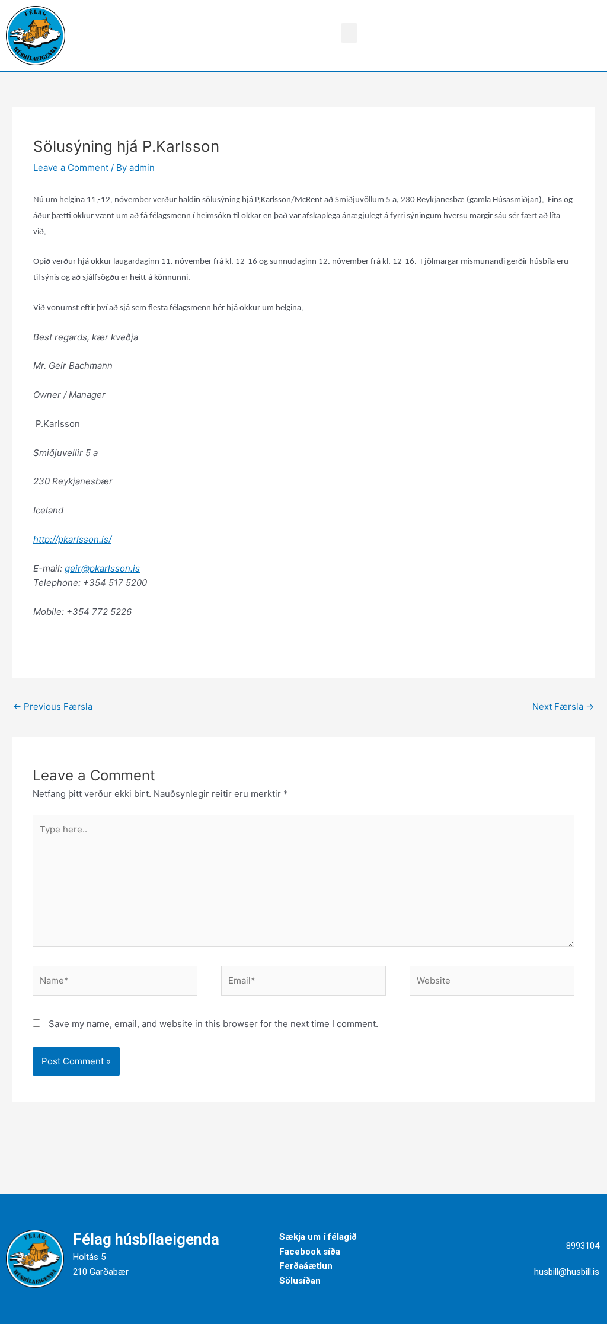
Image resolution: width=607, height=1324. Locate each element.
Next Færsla (563, 706)
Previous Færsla (52, 706)
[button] (349, 33)
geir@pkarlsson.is (102, 568)
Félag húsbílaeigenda (146, 1239)
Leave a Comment (70, 167)
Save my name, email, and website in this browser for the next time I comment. (213, 1023)
